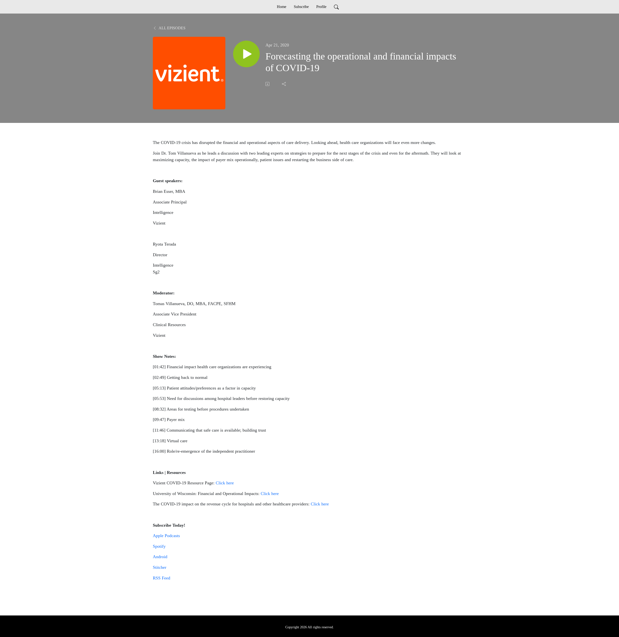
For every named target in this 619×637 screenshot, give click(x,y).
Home (281, 7)
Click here (225, 482)
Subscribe (301, 7)
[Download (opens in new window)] (268, 84)
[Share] (284, 84)
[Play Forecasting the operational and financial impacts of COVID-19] (246, 54)
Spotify (159, 546)
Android (160, 556)
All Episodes (171, 28)
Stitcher (159, 567)
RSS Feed (161, 578)
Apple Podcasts (166, 535)
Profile (321, 7)
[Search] (336, 7)
